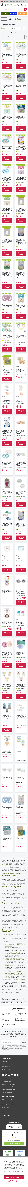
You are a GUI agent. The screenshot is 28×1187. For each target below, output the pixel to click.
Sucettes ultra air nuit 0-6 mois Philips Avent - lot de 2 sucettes (7, 337)
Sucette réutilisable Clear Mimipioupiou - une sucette (7, 492)
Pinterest (18, 1075)
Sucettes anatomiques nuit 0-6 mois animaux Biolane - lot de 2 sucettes (21, 370)
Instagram (6, 1075)
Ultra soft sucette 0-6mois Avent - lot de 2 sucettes (21, 86)
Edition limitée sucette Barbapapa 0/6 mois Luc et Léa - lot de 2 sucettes (21, 148)
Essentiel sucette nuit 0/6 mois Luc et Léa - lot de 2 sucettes (7, 147)
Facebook (3, 1075)
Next (25, 999)
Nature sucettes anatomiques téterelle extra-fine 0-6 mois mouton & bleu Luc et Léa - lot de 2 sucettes (21, 242)
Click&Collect (5, 1107)
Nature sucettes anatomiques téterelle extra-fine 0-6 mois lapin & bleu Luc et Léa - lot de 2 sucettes (7, 275)
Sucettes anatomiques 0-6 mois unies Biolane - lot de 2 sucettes (20, 399)
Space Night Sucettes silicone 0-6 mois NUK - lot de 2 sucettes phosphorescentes (21, 591)
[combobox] (14, 9)
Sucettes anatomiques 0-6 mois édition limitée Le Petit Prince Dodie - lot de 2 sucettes (21, 780)
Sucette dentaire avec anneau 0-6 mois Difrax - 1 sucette (20, 840)
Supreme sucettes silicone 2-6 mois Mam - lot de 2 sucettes (7, 117)
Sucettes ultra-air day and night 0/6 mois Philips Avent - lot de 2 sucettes (21, 118)
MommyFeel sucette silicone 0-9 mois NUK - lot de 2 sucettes (21, 493)
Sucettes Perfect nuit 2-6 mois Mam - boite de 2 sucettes (21, 685)
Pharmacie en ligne (12, 18)
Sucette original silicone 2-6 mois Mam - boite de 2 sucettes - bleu (7, 56)
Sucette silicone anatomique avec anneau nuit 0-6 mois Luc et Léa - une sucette (21, 525)
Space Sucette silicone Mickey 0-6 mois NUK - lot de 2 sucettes (7, 591)
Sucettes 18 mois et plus (11, 965)
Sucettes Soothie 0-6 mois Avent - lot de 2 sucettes (21, 653)
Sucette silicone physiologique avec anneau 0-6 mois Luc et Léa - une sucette (21, 558)
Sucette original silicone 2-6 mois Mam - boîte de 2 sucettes (21, 178)
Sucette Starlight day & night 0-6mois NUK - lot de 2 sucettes (7, 779)
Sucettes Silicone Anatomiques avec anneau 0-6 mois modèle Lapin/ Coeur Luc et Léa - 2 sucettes (21, 810)
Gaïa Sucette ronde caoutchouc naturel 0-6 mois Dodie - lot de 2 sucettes (7, 654)
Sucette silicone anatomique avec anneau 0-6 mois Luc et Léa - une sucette (7, 558)
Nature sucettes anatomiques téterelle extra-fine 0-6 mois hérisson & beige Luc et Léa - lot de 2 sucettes (21, 275)
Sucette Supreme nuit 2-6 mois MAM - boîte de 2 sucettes (7, 685)
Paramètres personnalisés (13, 1181)
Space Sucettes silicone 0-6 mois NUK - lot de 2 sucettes (7, 622)
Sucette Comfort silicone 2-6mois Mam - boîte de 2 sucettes (21, 622)
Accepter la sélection (13, 1177)
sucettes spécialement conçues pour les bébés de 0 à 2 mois (15, 944)
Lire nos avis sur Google (14, 1143)
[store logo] (10, 5)
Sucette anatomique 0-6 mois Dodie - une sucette (7, 306)
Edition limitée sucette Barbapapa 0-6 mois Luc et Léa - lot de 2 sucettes (7, 179)
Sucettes (10, 19)
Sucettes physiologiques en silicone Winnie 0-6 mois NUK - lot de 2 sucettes (7, 750)
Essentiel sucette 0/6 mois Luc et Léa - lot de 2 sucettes (7, 463)
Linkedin (15, 1075)
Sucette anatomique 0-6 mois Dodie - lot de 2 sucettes (7, 524)
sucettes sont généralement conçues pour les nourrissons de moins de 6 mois (15, 952)
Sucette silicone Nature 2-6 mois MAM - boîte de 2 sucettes (21, 306)
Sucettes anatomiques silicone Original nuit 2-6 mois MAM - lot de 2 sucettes (7, 718)
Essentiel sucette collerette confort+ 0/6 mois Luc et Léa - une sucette (21, 56)
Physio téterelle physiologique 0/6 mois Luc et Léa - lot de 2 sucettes (7, 432)
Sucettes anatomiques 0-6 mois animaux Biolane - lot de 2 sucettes (6, 399)
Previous (23, 999)
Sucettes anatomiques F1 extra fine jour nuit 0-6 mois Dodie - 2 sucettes (21, 717)
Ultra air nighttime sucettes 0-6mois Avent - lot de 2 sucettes (20, 432)
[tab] (7, 37)
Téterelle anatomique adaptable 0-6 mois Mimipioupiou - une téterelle (7, 241)
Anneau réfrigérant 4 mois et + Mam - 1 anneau (21, 336)
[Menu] (21, 1125)
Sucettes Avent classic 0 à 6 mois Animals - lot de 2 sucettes (7, 840)
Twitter (9, 1075)
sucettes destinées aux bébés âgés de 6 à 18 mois (14, 959)
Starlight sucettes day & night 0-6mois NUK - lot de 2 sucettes (21, 464)
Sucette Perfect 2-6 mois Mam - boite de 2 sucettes (21, 750)
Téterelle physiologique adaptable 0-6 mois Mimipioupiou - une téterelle (21, 210)
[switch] (19, 1127)
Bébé (19, 18)
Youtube (12, 1075)
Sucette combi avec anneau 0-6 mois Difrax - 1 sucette (7, 369)
